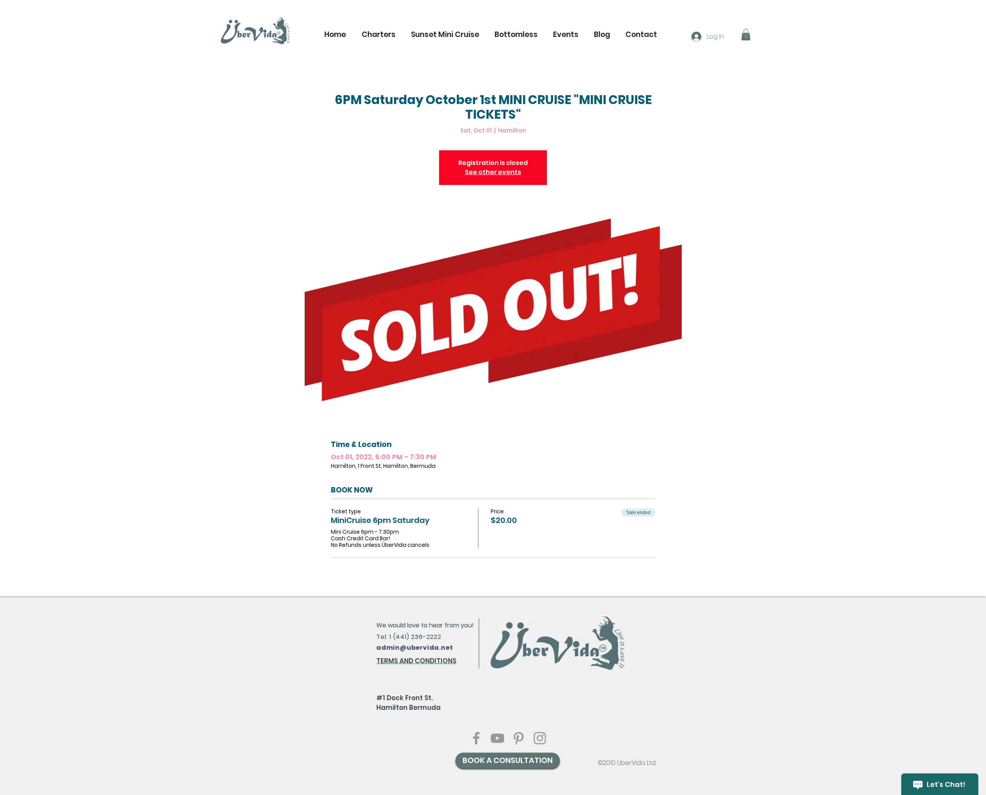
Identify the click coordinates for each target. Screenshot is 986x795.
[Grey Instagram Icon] (540, 738)
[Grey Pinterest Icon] (518, 738)
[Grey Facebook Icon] (476, 738)
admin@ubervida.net (414, 647)
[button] (378, 34)
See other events (493, 172)
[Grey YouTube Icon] (497, 738)
